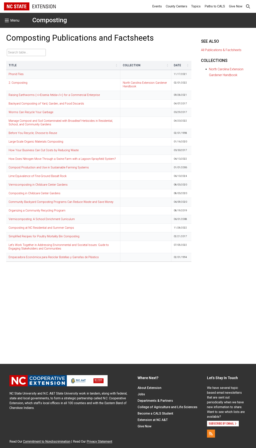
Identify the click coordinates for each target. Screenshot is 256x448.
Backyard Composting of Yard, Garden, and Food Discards (46, 103)
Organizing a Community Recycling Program (37, 210)
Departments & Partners (155, 401)
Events (157, 6)
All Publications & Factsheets (221, 50)
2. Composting (18, 83)
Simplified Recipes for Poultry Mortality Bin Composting (44, 236)
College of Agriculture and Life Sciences (167, 407)
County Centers (176, 6)
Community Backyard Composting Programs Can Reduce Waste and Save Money (61, 202)
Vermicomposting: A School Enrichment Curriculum (42, 219)
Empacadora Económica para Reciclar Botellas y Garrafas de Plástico (54, 257)
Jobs (141, 394)
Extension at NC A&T (153, 420)
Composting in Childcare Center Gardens (34, 193)
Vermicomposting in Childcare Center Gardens (38, 184)
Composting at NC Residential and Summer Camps (41, 228)
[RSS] (211, 434)
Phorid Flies (16, 74)
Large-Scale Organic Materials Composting (36, 141)
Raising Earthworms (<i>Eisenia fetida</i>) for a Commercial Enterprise (54, 95)
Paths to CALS (215, 6)
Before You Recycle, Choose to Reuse (33, 133)
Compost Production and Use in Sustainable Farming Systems (49, 167)
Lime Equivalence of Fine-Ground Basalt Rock (38, 176)
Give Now (235, 6)
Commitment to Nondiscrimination (46, 441)
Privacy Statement (99, 441)
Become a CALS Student (155, 413)
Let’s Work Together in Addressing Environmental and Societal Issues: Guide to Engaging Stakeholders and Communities (59, 246)
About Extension (149, 388)
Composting (49, 20)
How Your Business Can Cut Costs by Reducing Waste (44, 150)
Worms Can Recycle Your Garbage (31, 112)
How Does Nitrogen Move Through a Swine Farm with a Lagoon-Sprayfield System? (62, 159)
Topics (196, 6)
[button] (116, 65)
